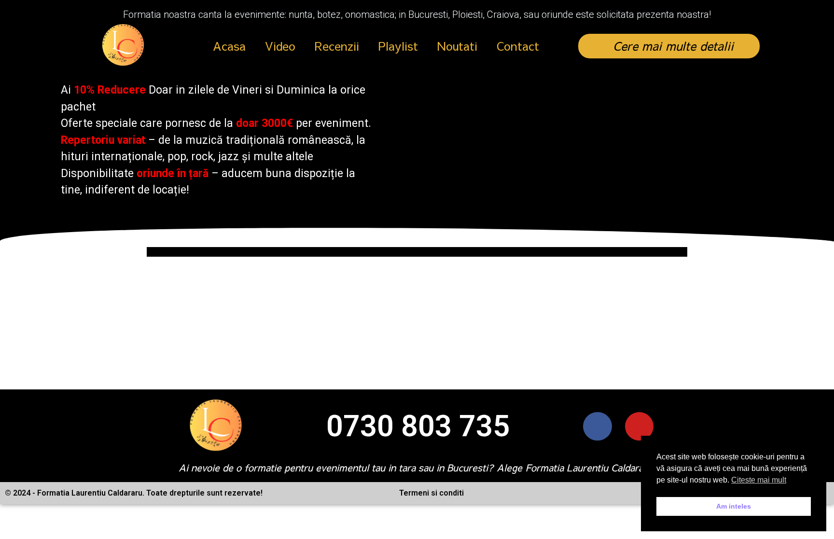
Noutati (457, 46)
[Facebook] (597, 426)
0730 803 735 (418, 426)
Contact (518, 46)
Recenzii (337, 46)
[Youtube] (639, 426)
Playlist (398, 46)
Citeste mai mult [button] (758, 480)
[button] (669, 46)
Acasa (229, 46)
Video (280, 46)
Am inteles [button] (733, 506)
